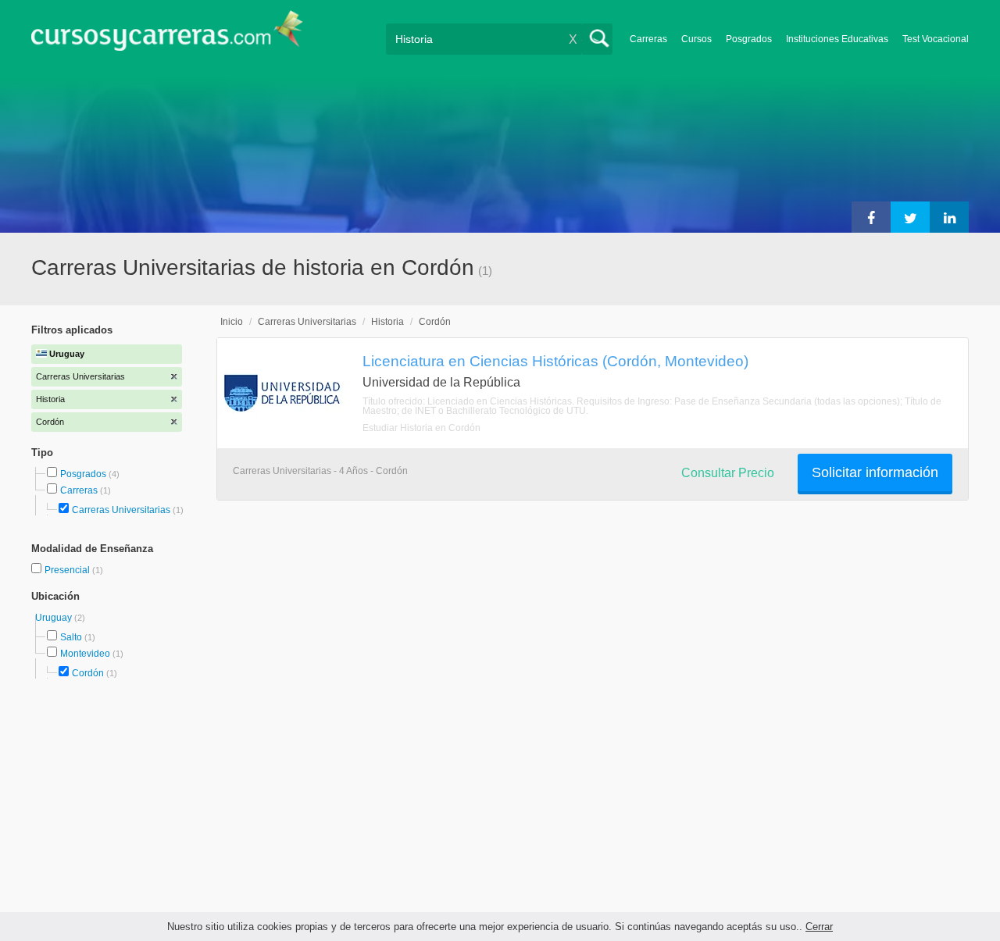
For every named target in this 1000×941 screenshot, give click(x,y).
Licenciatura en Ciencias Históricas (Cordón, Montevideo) (555, 360)
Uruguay (54, 617)
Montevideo (85, 653)
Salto (71, 637)
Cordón (88, 673)
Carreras (648, 39)
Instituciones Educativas (837, 39)
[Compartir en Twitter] (910, 217)
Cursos (696, 39)
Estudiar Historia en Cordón (421, 427)
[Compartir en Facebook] (871, 217)
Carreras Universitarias (121, 509)
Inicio (231, 321)
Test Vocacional (935, 39)
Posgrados (749, 39)
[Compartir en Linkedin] (949, 217)
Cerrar (819, 926)
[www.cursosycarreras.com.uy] (167, 35)
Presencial (68, 570)
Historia (387, 321)
